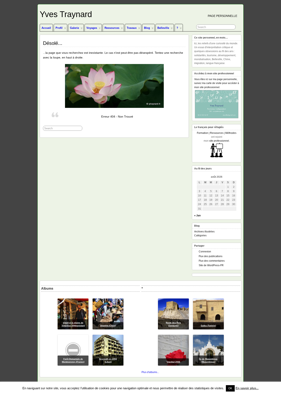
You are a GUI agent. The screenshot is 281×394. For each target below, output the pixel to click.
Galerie (74, 27)
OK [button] (230, 388)
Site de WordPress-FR (211, 265)
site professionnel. (219, 140)
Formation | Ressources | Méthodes (216, 133)
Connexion (205, 251)
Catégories (200, 235)
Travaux (132, 27)
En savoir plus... (247, 388)
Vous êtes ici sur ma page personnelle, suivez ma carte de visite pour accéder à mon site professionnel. (216, 83)
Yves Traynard (66, 14)
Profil (59, 27)
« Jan (197, 215)
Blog (147, 27)
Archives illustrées (204, 231)
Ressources (112, 27)
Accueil (46, 27)
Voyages (91, 27)
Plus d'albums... (150, 372)
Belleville (163, 27)
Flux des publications (210, 256)
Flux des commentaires (212, 260)
